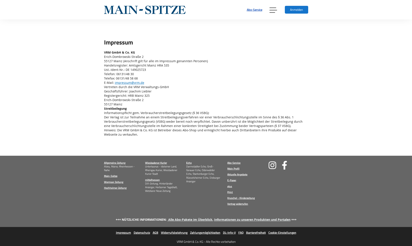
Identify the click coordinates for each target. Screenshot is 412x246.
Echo (189, 163)
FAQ (241, 232)
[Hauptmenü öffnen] (273, 9)
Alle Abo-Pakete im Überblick (190, 219)
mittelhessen (152, 180)
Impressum (123, 232)
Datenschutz (142, 232)
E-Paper (231, 180)
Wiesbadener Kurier (156, 163)
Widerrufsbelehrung (174, 232)
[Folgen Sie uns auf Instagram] (275, 165)
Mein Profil (233, 168)
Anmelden (296, 9)
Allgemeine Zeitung (114, 163)
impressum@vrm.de (129, 83)
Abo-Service (254, 9)
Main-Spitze (110, 176)
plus (229, 186)
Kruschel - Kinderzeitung (241, 198)
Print (230, 192)
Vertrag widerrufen (237, 204)
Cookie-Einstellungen (282, 232)
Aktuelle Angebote (237, 174)
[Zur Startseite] (145, 9)
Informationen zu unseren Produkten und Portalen (252, 219)
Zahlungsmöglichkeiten (205, 232)
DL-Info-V (229, 232)
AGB (155, 232)
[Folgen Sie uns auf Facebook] (288, 165)
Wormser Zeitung (113, 182)
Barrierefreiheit (256, 232)
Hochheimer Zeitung (115, 188)
